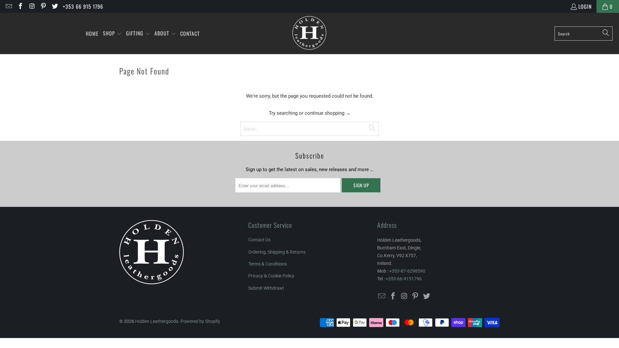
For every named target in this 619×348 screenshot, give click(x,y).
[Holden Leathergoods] (309, 33)
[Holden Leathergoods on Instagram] (31, 6)
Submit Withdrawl (266, 288)
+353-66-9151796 (404, 278)
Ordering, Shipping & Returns (277, 252)
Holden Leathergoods (156, 321)
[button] (112, 33)
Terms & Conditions (267, 263)
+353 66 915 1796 (83, 6)
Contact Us (259, 239)
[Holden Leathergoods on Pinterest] (43, 6)
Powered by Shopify (200, 321)
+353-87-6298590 (407, 271)
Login (585, 6)
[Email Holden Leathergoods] (8, 6)
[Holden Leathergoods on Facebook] (20, 6)
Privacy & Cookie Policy (271, 275)
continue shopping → (327, 113)
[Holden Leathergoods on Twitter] (54, 6)
